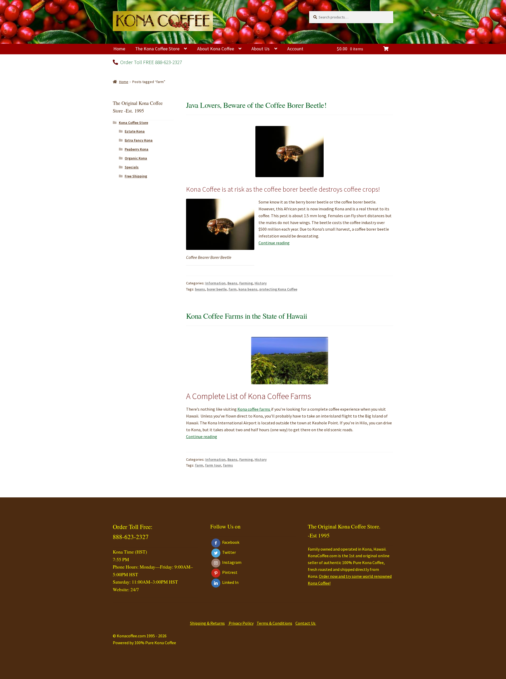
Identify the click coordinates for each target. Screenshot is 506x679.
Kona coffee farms (254, 409)
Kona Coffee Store (133, 122)
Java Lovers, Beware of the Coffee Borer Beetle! (256, 105)
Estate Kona (135, 131)
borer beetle (217, 289)
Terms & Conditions (274, 623)
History (261, 283)
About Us (260, 49)
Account (295, 49)
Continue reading (274, 242)
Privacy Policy (241, 623)
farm (232, 289)
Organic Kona (136, 158)
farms (228, 465)
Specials (132, 167)
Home (119, 49)
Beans (232, 283)
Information (215, 283)
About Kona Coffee (215, 49)
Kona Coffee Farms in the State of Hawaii (246, 316)
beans (200, 289)
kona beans (248, 289)
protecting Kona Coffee (278, 289)
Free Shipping (136, 176)
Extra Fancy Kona (139, 140)
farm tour (213, 465)
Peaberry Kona (136, 149)
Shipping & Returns (207, 623)
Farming (246, 283)
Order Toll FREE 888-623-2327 (150, 62)
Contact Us (305, 623)
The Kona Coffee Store (157, 49)
